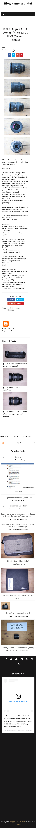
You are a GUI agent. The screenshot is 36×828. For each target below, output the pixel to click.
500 (3, 48)
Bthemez (18, 825)
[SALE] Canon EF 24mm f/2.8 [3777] (18, 648)
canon (17, 308)
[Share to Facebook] (13, 310)
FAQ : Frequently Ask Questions (18, 498)
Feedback (18, 491)
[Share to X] (11, 310)
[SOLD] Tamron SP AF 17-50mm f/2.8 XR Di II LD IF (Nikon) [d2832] (15, 414)
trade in (9, 273)
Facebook (5, 263)
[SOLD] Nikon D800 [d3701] (18, 613)
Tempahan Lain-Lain (18, 506)
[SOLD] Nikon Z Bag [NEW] (18, 561)
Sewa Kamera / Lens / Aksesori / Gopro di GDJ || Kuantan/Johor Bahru (18, 515)
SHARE (12, 299)
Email (4, 265)
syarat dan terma (13, 250)
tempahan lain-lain (8, 286)
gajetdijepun (12, 280)
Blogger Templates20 (17, 822)
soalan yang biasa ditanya (16, 241)
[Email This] (8, 310)
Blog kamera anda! (18, 3)
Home (16, 436)
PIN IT (21, 303)
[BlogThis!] (9, 310)
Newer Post (4, 436)
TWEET (20, 299)
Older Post (27, 436)
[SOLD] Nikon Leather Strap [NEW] (18, 595)
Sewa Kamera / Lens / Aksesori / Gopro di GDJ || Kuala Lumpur (18, 525)
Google (18, 457)
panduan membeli (13, 252)
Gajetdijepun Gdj (20, 730)
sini (22, 288)
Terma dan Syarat (8, 164)
